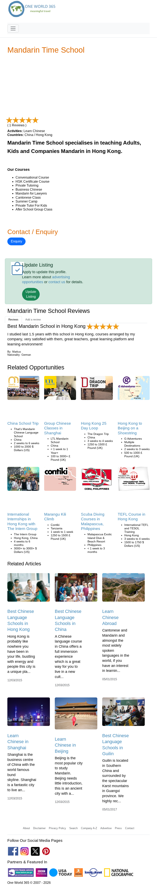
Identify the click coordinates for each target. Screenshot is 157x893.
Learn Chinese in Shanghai (17, 741)
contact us (56, 282)
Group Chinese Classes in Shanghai (57, 428)
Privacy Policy (57, 828)
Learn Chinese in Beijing (65, 745)
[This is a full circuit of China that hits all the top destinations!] (93, 383)
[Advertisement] (78, 86)
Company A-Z (89, 828)
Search (73, 828)
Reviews (13, 319)
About (26, 828)
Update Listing (31, 294)
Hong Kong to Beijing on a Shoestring (130, 428)
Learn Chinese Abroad (110, 617)
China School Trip (23, 423)
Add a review (33, 319)
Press (118, 828)
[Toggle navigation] (13, 28)
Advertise (106, 828)
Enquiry (16, 241)
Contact (129, 828)
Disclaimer (39, 828)
